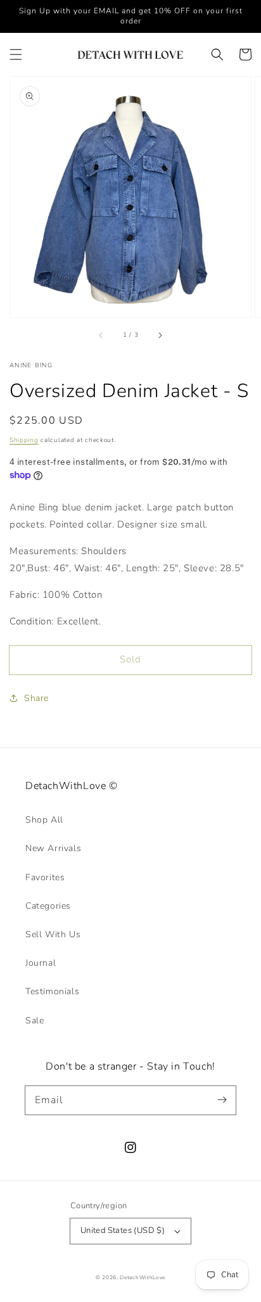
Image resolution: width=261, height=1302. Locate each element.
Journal (40, 963)
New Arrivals (53, 848)
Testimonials (52, 991)
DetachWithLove (142, 1277)
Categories (48, 906)
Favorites (45, 877)
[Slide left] (101, 335)
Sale (34, 1020)
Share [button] (36, 698)
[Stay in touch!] (222, 1100)
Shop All (44, 820)
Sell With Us (52, 934)
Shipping (24, 440)
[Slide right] (160, 335)
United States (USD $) (122, 1230)
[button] (16, 54)
